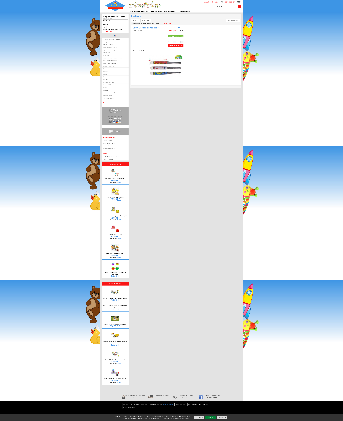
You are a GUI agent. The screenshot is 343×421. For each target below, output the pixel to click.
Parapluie (106, 77)
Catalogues (185, 11)
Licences (105, 71)
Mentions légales (192, 404)
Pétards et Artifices (108, 82)
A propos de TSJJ (127, 404)
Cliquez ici (107, 31)
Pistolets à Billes (107, 85)
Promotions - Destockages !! (163, 11)
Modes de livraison (168, 404)
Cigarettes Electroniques (110, 50)
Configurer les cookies (129, 407)
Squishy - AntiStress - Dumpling (111, 39)
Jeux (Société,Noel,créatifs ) (110, 63)
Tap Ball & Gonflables (109, 98)
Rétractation (183, 404)
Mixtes (158, 24)
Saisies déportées (203, 404)
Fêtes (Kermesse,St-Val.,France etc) (112, 58)
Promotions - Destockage (110, 93)
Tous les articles (136, 24)
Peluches (105, 79)
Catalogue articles (139, 11)
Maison (105, 74)
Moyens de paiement (156, 404)
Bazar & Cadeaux (108, 44)
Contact (177, 404)
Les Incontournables (109, 69)
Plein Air (105, 90)
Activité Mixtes (167, 24)
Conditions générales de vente (141, 404)
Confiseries (106, 52)
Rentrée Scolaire (107, 95)
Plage (105, 87)
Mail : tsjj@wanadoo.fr (109, 148)
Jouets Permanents (108, 66)
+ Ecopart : (173, 30)
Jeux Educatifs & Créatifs (110, 60)
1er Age (105, 42)
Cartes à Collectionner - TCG (111, 47)
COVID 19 (106, 55)
